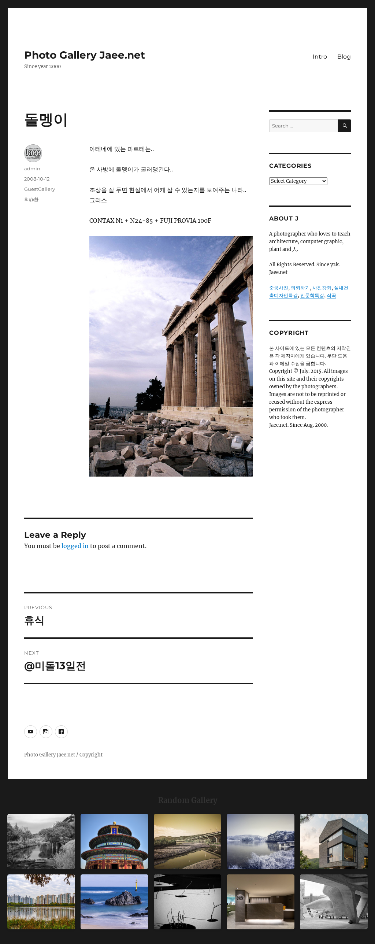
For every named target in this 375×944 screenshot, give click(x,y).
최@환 (31, 199)
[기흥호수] (188, 841)
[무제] (114, 841)
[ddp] (334, 901)
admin (32, 168)
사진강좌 (321, 288)
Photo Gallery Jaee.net (84, 55)
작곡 (331, 295)
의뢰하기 (300, 288)
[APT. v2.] (41, 901)
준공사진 (278, 288)
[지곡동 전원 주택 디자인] (334, 841)
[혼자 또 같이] (188, 901)
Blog (344, 56)
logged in (75, 545)
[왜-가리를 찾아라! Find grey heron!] (41, 841)
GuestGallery (39, 189)
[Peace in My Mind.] (114, 901)
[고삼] (260, 841)
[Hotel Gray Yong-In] (260, 901)
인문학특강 (312, 295)
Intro (320, 56)
